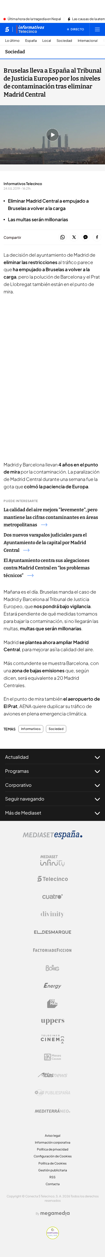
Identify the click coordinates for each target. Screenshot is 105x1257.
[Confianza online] (52, 1237)
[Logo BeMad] (52, 1003)
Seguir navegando (24, 799)
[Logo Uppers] (52, 1021)
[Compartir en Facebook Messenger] (85, 237)
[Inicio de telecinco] (7, 29)
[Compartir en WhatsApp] (62, 237)
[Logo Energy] (52, 985)
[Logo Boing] (52, 968)
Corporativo (18, 785)
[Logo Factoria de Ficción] (52, 950)
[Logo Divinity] (52, 914)
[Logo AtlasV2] (53, 1074)
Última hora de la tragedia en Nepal (34, 19)
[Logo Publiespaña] (52, 1092)
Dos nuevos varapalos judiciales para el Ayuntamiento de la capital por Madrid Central (45, 542)
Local (46, 40)
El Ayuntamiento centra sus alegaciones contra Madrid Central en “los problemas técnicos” (47, 568)
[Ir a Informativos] (30, 29)
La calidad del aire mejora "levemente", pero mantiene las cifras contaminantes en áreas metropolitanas (51, 517)
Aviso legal (52, 1135)
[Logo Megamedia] (55, 1213)
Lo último (12, 40)
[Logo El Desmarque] (52, 932)
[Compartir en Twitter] (74, 237)
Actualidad (17, 757)
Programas (17, 771)
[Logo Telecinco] (52, 878)
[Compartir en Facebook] (97, 237)
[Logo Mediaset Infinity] (52, 861)
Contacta (53, 1184)
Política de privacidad (52, 1149)
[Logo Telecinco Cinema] (52, 1039)
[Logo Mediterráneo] (52, 1111)
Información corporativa (52, 1142)
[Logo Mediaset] (52, 838)
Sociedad (64, 40)
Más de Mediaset (23, 813)
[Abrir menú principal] (97, 29)
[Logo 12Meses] (52, 1057)
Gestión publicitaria (52, 1170)
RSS (52, 1177)
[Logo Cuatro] (52, 896)
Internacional (88, 40)
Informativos (31, 728)
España (31, 40)
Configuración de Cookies (53, 1156)
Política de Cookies (52, 1163)
